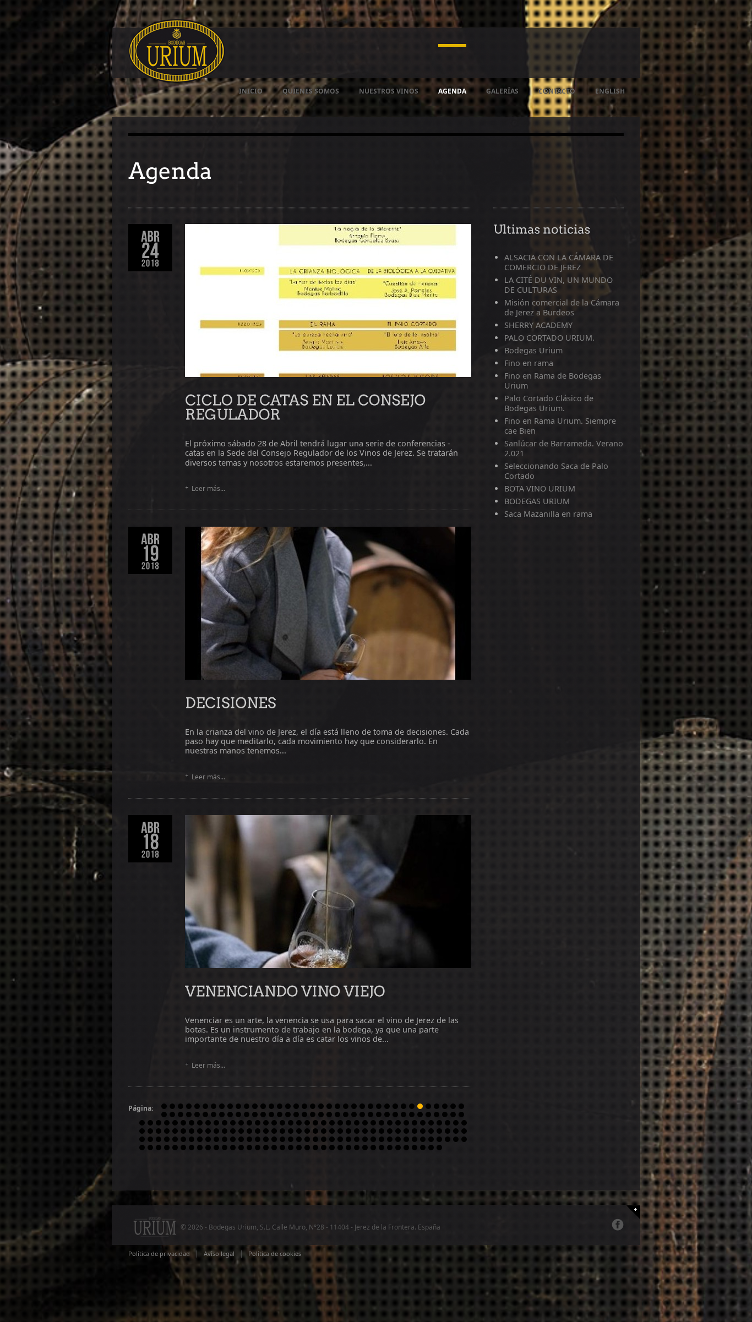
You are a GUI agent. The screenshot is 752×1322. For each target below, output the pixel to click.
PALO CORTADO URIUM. (549, 337)
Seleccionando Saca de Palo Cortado (556, 471)
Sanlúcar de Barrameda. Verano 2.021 (563, 448)
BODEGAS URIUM (537, 501)
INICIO (251, 91)
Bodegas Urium (533, 350)
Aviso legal (219, 1253)
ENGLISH (610, 91)
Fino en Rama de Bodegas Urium (552, 380)
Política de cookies (274, 1253)
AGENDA (452, 91)
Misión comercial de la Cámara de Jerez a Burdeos (561, 307)
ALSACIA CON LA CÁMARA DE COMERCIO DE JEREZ (558, 262)
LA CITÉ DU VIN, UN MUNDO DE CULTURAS (558, 285)
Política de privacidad (159, 1253)
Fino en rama (528, 363)
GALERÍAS (502, 91)
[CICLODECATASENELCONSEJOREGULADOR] (307, 406)
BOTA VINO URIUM (539, 488)
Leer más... (208, 488)
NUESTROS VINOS (388, 91)
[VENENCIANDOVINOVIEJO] (285, 990)
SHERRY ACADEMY (538, 325)
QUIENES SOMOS (310, 91)
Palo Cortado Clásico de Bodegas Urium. (548, 403)
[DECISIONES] (230, 702)
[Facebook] (618, 1225)
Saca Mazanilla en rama (548, 514)
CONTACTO (556, 91)
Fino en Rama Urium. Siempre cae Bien (560, 426)
